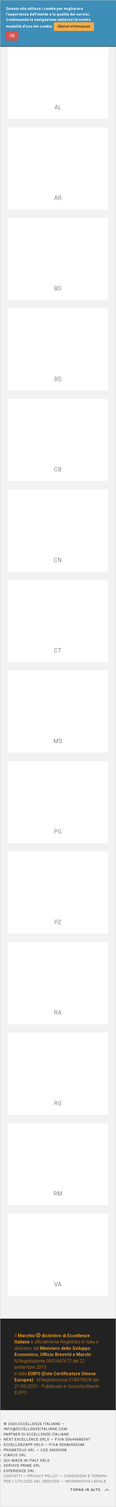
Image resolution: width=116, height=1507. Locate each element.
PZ (58, 922)
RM (58, 1194)
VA (58, 1284)
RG (58, 1103)
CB (58, 469)
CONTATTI (13, 1476)
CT (58, 651)
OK (12, 36)
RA (58, 1013)
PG (58, 832)
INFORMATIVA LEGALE (85, 1481)
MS (58, 741)
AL (58, 107)
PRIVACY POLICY (43, 1476)
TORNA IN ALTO (86, 1490)
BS (58, 379)
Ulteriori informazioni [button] (73, 26)
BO (58, 288)
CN (58, 560)
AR (58, 198)
